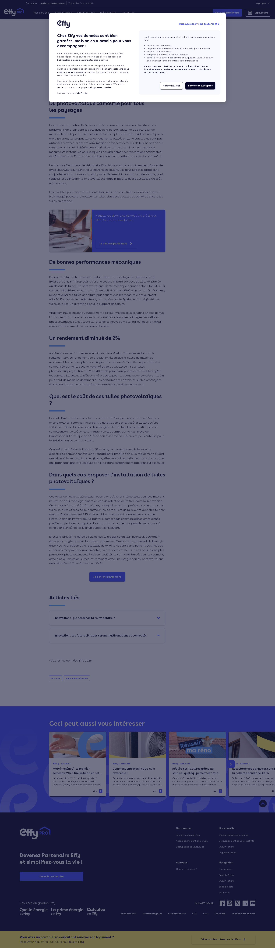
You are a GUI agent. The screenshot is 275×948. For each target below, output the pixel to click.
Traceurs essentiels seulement (197, 23)
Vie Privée (82, 93)
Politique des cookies (99, 87)
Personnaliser (171, 85)
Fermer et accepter (200, 85)
